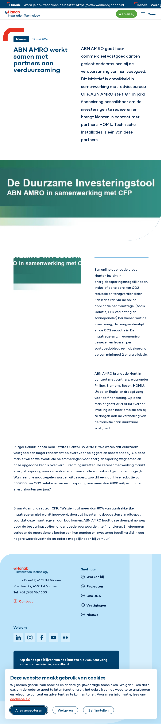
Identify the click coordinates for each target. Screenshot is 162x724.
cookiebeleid (20, 698)
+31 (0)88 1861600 (33, 592)
